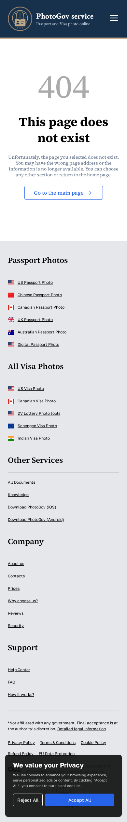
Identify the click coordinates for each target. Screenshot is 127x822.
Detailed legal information (81, 728)
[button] (114, 18)
